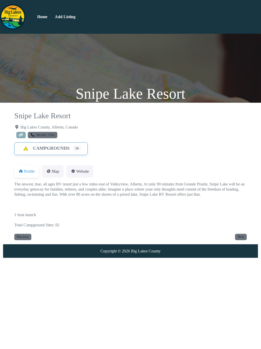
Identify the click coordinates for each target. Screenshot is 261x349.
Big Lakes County (146, 251)
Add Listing (65, 17)
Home (42, 17)
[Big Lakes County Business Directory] (12, 16)
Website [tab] (82, 171)
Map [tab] (55, 171)
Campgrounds (51, 148)
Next (241, 237)
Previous (23, 237)
